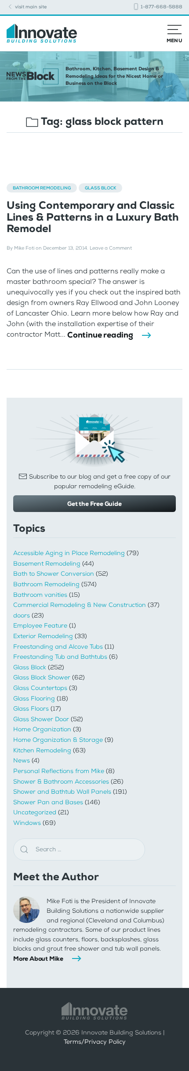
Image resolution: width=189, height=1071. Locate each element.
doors (21, 615)
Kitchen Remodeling (42, 750)
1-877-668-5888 (160, 7)
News (21, 760)
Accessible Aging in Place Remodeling (69, 553)
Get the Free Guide (94, 504)
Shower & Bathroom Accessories (61, 781)
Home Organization (42, 729)
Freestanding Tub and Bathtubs (60, 657)
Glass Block (100, 188)
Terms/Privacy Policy (95, 1042)
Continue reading (100, 335)
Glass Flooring (34, 698)
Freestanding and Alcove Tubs (58, 647)
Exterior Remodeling (43, 636)
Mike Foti (24, 248)
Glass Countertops (40, 688)
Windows (27, 823)
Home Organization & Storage (58, 740)
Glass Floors (31, 708)
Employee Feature (40, 625)
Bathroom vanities (40, 595)
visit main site (30, 7)
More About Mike (38, 958)
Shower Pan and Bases (48, 802)
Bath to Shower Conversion (53, 574)
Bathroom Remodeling (42, 188)
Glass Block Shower (41, 677)
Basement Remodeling (46, 563)
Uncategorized (34, 812)
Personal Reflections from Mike (58, 771)
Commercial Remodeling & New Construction (79, 605)
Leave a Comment (111, 248)
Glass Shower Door (41, 719)
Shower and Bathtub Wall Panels (62, 792)
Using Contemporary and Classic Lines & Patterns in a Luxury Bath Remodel (93, 217)
